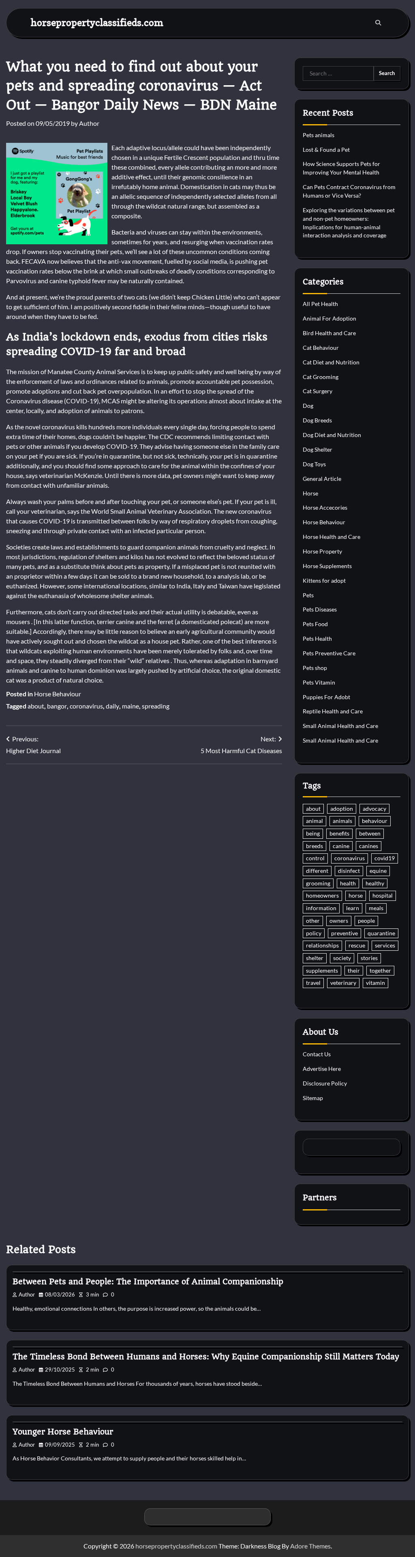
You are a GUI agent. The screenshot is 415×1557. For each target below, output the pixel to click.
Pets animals (318, 134)
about (36, 706)
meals (376, 907)
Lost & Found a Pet (326, 149)
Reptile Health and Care (333, 711)
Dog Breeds (317, 420)
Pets (308, 595)
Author (89, 123)
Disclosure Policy (325, 1083)
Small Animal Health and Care (340, 725)
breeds (314, 845)
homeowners (322, 895)
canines (368, 845)
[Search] (378, 23)
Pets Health (317, 638)
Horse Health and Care (331, 536)
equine (378, 870)
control (315, 858)
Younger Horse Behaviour (63, 1431)
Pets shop (315, 667)
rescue (357, 945)
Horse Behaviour (57, 694)
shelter (314, 957)
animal (314, 820)
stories (369, 957)
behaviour (374, 820)
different (317, 870)
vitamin (375, 982)
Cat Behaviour (321, 347)
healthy (375, 883)
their (354, 970)
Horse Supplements (327, 565)
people (366, 920)
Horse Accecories (325, 507)
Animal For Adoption (329, 318)
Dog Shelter (317, 449)
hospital (382, 895)
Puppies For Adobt (326, 696)
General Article (322, 478)
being (313, 833)
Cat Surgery (317, 391)
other (313, 920)
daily (112, 706)
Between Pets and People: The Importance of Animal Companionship (148, 1281)
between (370, 833)
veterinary (343, 982)
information (321, 907)
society (342, 957)
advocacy (374, 808)
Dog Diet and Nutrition (332, 434)
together (380, 970)
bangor (57, 706)
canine (341, 845)
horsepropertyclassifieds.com (97, 22)
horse (356, 895)
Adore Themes (310, 1546)
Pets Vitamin (319, 682)
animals (342, 820)
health (348, 883)
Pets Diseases (320, 609)
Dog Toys (314, 464)
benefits (339, 833)
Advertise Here (322, 1068)
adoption (341, 808)
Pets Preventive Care (329, 653)
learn (352, 907)
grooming (318, 883)
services (385, 945)
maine (130, 706)
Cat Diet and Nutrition (331, 362)
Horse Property (322, 551)
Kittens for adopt (324, 580)
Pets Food (315, 623)
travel (313, 982)
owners (338, 920)
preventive (344, 933)
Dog (308, 405)
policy (313, 933)
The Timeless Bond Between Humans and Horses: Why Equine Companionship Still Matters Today (206, 1356)
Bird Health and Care (329, 332)
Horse (310, 493)
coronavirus (86, 706)
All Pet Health (320, 303)
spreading (155, 706)
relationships (322, 945)
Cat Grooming (320, 376)
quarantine (381, 933)
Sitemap (313, 1097)
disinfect (349, 870)
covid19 (384, 858)
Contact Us (317, 1054)
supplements (322, 970)
